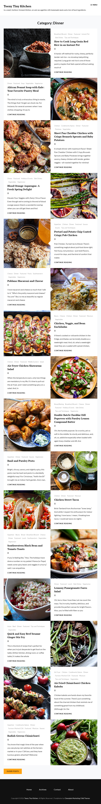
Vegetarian (39, 83)
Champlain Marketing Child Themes (77, 798)
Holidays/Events (27, 178)
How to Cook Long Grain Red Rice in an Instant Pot (71, 43)
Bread (23, 535)
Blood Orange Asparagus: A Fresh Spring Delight (23, 187)
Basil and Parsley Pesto (21, 460)
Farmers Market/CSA (62, 676)
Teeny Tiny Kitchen (17, 6)
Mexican (90, 316)
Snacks (57, 228)
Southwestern (38, 274)
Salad (42, 362)
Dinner (70, 34)
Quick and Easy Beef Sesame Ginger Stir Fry (23, 635)
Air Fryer (57, 672)
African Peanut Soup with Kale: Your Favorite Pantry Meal (25, 89)
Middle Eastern (33, 362)
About (71, 789)
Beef (14, 626)
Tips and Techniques (71, 38)
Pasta (30, 274)
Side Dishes (59, 38)
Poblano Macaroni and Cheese (25, 281)
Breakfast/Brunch (60, 34)
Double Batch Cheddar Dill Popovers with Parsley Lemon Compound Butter (71, 418)
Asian (9, 626)
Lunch (24, 538)
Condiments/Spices (68, 126)
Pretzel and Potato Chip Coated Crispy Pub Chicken (72, 233)
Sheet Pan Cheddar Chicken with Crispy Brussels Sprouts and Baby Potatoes (73, 136)
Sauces (85, 224)
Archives (42, 789)
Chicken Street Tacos (66, 499)
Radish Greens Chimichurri (23, 735)
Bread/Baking (59, 404)
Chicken (57, 126)
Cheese (10, 274)
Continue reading (63, 72)
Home (29, 789)
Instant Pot (85, 34)
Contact (57, 789)
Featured (77, 34)
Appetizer (57, 224)
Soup (23, 83)
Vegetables (30, 83)
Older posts (13, 771)
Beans (56, 316)
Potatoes (58, 129)
